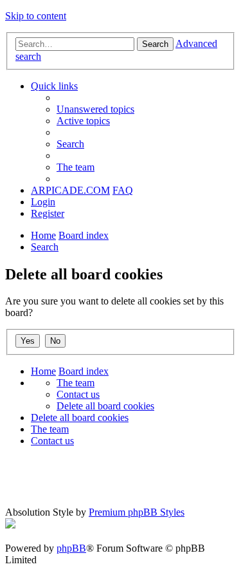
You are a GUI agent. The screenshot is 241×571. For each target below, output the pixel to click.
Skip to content (35, 15)
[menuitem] (95, 109)
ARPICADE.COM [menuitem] (70, 190)
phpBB (71, 548)
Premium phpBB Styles (136, 512)
